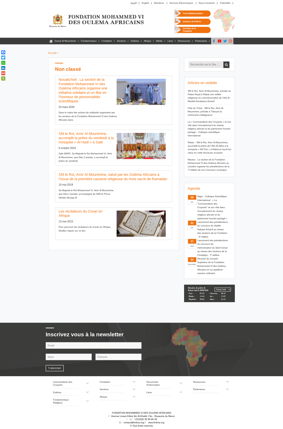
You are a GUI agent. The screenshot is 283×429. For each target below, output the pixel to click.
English (145, 3)
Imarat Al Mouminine (65, 41)
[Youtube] (219, 41)
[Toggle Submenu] (87, 384)
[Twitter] (225, 41)
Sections (121, 41)
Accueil (52, 53)
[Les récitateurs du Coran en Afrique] (143, 224)
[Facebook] (214, 41)
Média (159, 41)
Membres (159, 3)
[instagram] (230, 41)
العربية (134, 3)
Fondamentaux (89, 41)
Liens (170, 41)
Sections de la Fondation (189, 30)
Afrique (147, 41)
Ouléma (135, 41)
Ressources (184, 41)
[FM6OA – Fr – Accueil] (51, 41)
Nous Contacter (207, 3)
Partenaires (201, 41)
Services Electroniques (181, 3)
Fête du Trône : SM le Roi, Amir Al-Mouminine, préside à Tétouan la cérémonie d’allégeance (206, 112)
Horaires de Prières (192, 21)
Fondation (107, 41)
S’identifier (225, 3)
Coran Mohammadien (193, 13)
